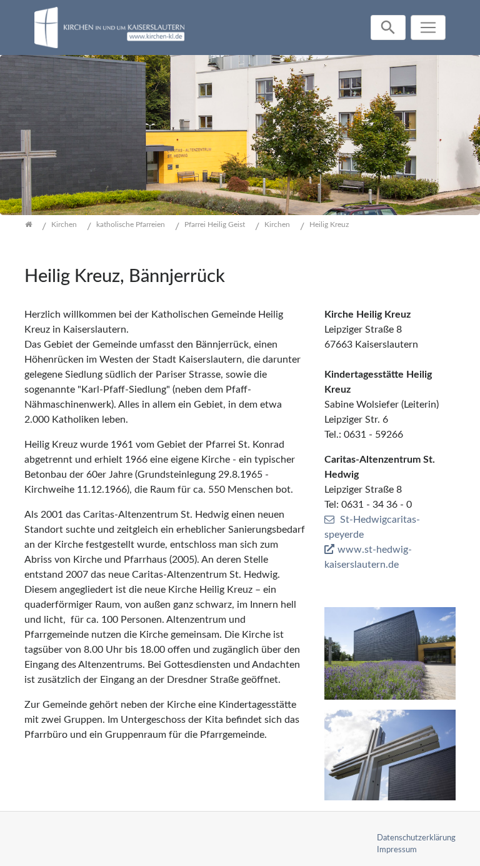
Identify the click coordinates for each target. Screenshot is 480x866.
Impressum (397, 849)
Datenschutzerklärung (416, 838)
